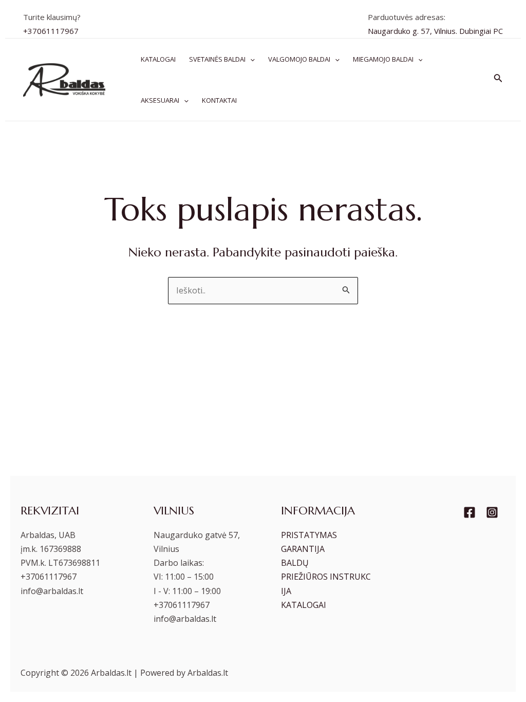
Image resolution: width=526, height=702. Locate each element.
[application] (250, 59)
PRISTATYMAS (309, 535)
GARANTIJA (303, 549)
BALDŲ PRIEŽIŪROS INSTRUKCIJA (326, 576)
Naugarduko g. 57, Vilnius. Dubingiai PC (435, 31)
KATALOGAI (303, 605)
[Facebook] (469, 512)
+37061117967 (51, 31)
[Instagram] (492, 512)
